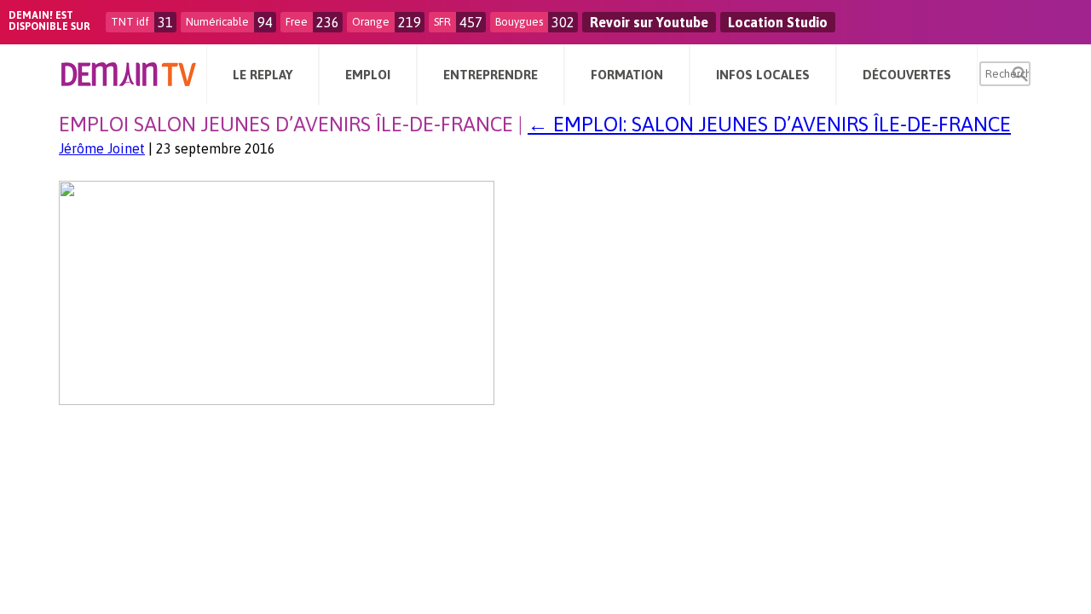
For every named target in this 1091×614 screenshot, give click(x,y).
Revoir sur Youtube (649, 22)
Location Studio (778, 22)
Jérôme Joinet (102, 148)
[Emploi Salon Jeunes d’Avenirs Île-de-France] (276, 400)
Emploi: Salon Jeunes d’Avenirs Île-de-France (769, 124)
